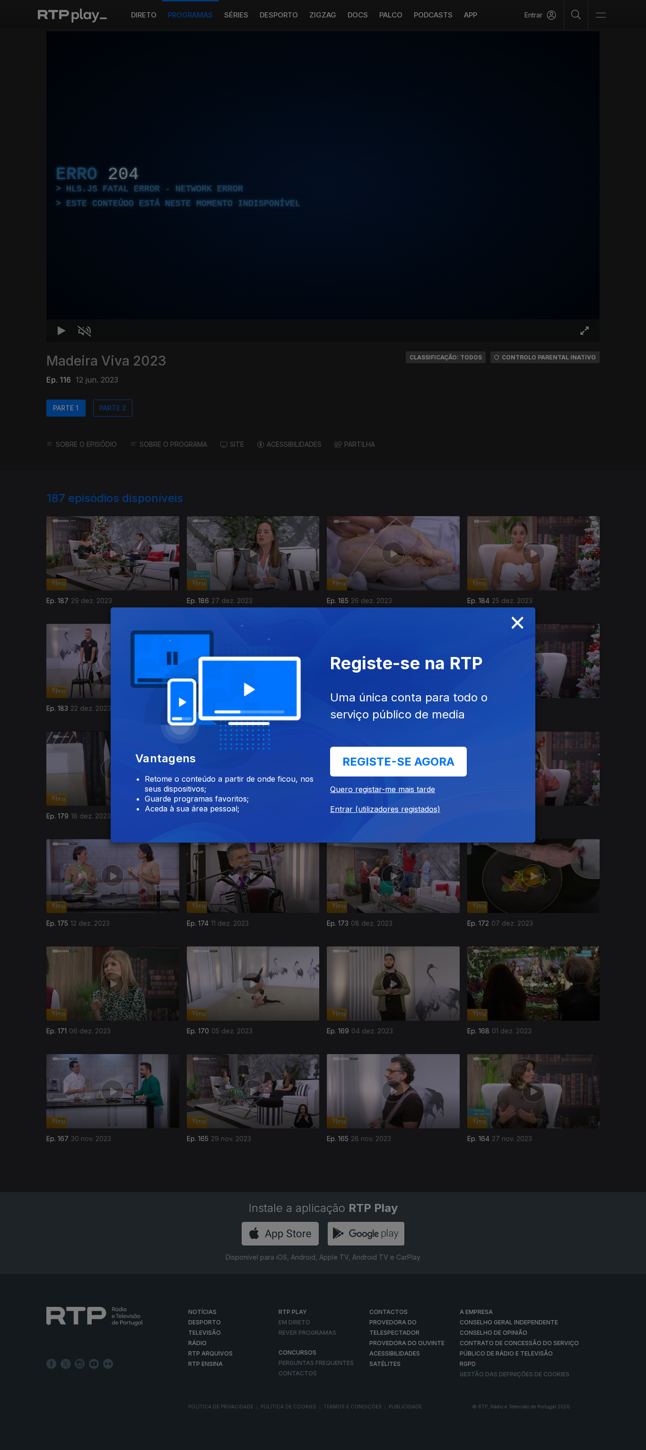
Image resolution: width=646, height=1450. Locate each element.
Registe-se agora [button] (398, 761)
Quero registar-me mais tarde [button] (382, 789)
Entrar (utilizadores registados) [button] (385, 809)
